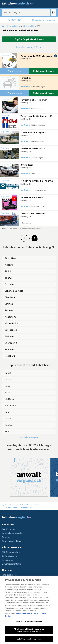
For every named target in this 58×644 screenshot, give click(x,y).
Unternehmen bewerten (12, 533)
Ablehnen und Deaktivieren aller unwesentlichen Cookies (29, 630)
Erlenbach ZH (11, 343)
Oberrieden (10, 297)
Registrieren (7, 560)
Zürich (8, 271)
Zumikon (9, 349)
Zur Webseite (14, 71)
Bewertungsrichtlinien (11, 541)
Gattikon (9, 284)
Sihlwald (9, 304)
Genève (9, 425)
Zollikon (9, 310)
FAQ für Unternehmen (11, 552)
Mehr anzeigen (30, 437)
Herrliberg (10, 356)
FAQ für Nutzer (8, 529)
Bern (7, 386)
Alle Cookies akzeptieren (29, 639)
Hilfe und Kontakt (9, 575)
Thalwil (8, 278)
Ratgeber (6, 537)
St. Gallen (10, 399)
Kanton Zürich (13, 26)
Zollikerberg (11, 330)
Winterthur (10, 405)
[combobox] (26, 12)
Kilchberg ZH (28, 26)
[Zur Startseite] (19, 4)
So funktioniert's (9, 556)
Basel (7, 392)
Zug (7, 412)
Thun (7, 431)
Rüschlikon (10, 258)
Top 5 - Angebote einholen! (29, 39)
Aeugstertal (11, 317)
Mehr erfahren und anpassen (29, 621)
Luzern (8, 379)
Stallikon (9, 336)
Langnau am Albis (14, 291)
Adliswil (9, 265)
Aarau (8, 418)
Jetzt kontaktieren (43, 71)
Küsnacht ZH (11, 323)
